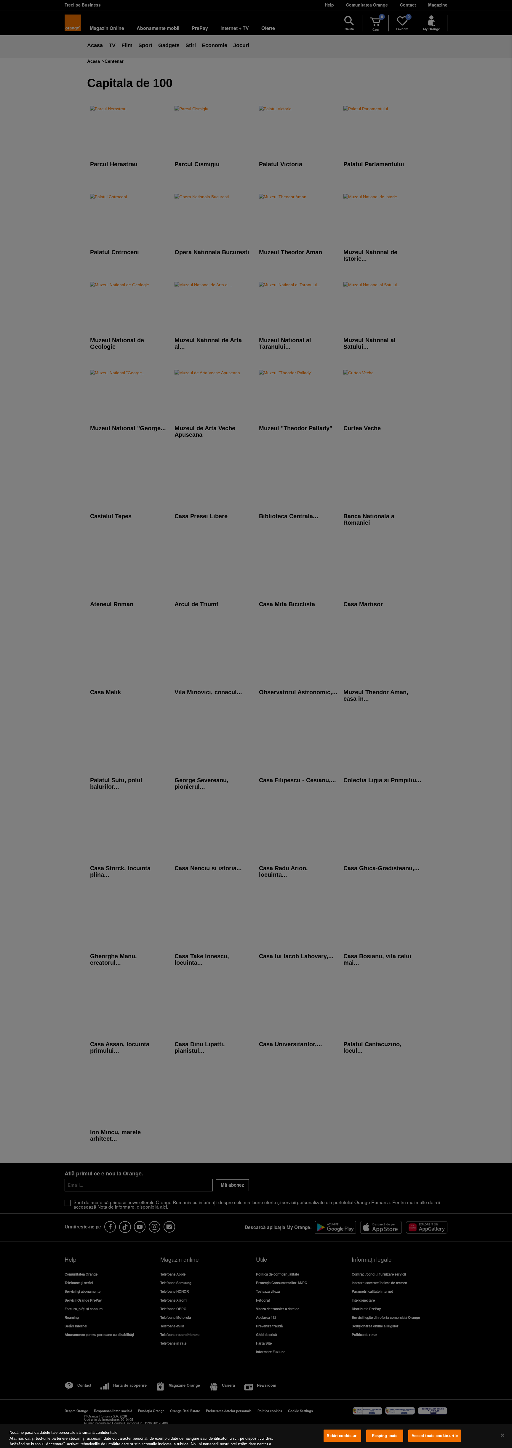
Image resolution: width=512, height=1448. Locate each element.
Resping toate (385, 1435)
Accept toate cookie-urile (435, 1435)
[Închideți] (502, 1435)
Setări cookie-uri (342, 1435)
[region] (256, 1436)
